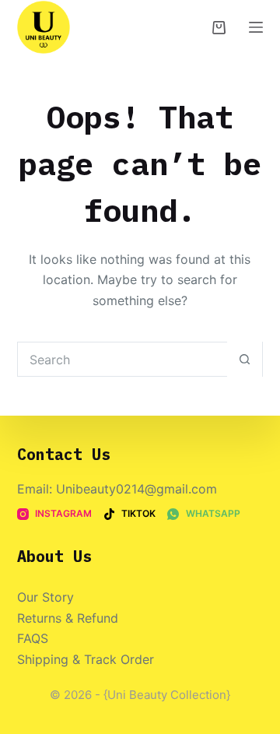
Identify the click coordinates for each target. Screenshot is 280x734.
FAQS (32, 638)
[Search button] (244, 359)
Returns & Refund (67, 618)
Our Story (45, 597)
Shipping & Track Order (85, 659)
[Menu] (256, 27)
